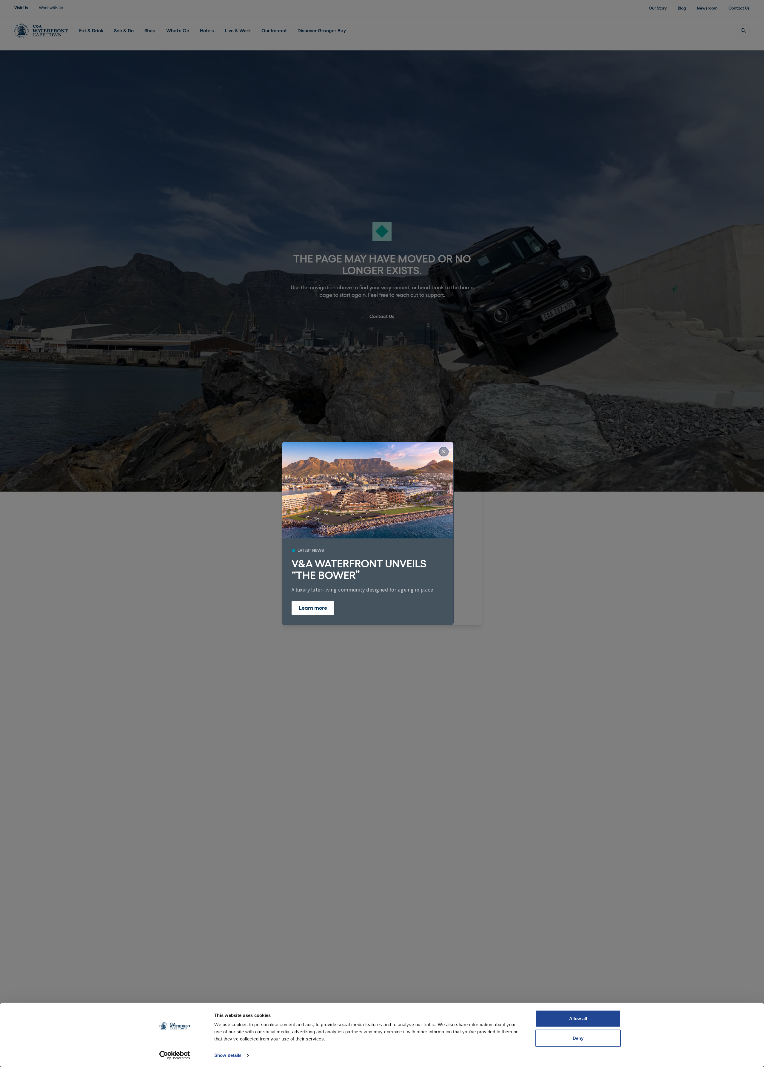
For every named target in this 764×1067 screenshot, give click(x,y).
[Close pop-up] (444, 451)
